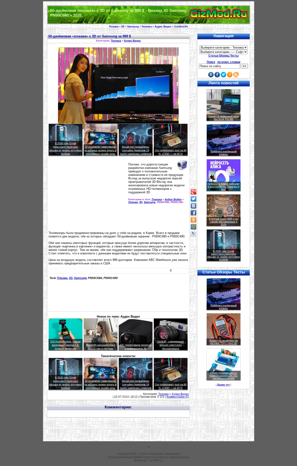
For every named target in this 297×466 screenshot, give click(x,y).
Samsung (133, 26)
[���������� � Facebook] (193, 213)
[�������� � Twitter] (193, 199)
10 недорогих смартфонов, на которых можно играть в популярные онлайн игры (100, 150)
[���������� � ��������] (193, 206)
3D (122, 26)
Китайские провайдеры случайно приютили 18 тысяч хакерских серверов (136, 150)
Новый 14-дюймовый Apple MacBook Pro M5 (223, 118)
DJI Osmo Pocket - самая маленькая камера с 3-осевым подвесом (66, 345)
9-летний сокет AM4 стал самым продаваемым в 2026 (223, 221)
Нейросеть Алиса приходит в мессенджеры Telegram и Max (223, 186)
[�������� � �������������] (193, 220)
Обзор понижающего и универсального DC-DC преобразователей (224, 375)
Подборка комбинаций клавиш (223, 153)
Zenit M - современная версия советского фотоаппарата (170, 345)
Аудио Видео (163, 26)
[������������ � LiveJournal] (193, 233)
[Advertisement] (87, 195)
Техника (147, 26)
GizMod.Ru (181, 26)
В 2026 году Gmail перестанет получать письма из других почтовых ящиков (223, 255)
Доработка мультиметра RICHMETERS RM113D (223, 342)
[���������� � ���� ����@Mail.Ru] (193, 227)
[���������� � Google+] (193, 192)
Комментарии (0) (178, 396)
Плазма (113, 26)
